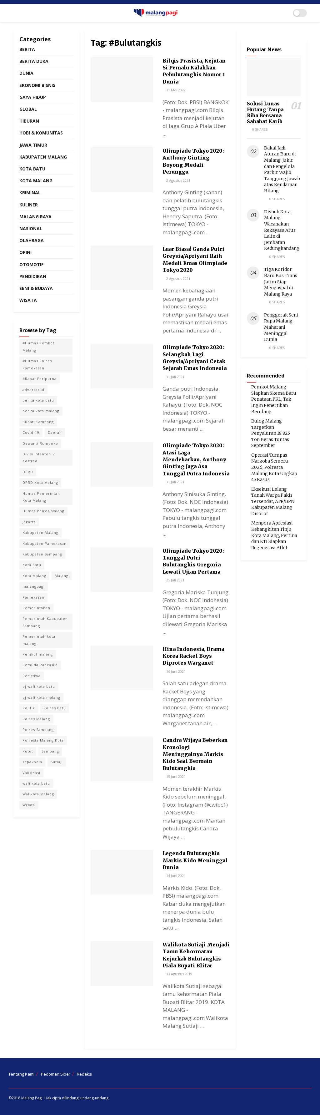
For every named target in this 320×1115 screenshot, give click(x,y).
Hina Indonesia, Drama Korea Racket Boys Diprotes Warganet (193, 656)
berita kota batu (38, 400)
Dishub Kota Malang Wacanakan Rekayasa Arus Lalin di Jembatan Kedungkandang (281, 230)
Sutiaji (57, 761)
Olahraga (31, 240)
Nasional (30, 228)
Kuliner (28, 205)
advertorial (33, 389)
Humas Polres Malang (43, 511)
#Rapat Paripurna (39, 378)
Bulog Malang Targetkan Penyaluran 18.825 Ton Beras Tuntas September (270, 433)
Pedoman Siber (55, 1074)
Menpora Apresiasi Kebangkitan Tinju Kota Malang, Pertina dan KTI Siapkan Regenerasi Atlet (274, 535)
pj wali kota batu (38, 686)
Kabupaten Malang (43, 157)
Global (28, 109)
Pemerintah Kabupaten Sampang (45, 622)
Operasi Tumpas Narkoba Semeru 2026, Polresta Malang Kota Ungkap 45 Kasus (274, 467)
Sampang (50, 751)
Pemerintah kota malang (38, 640)
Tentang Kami (21, 1074)
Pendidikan (32, 276)
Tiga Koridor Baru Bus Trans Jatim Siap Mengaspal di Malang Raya (280, 281)
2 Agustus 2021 (177, 180)
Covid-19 (30, 432)
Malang (61, 575)
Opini (25, 252)
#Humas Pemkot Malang (38, 346)
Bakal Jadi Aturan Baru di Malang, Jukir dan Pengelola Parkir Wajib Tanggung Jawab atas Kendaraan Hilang (282, 169)
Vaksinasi (31, 772)
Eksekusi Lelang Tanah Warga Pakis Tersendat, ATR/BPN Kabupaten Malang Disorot (272, 501)
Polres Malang (36, 719)
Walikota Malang (38, 794)
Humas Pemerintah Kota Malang (41, 497)
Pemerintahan (36, 608)
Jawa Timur (33, 145)
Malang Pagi (31, 1098)
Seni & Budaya (36, 288)
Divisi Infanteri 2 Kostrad (38, 457)
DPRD (27, 471)
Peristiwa (31, 675)
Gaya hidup (32, 97)
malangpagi (33, 586)
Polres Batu (54, 708)
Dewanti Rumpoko (40, 443)
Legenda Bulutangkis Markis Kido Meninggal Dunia (195, 860)
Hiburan (29, 121)
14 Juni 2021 (175, 875)
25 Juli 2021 (174, 580)
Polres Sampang (38, 729)
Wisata (28, 300)
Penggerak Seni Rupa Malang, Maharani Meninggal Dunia (281, 327)
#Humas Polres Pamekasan (37, 364)
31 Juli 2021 (174, 376)
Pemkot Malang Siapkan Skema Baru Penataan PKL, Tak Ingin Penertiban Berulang (273, 399)
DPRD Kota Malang (40, 482)
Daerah (55, 432)
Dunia (26, 73)
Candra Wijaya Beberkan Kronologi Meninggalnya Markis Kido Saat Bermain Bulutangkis (195, 754)
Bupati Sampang (38, 421)
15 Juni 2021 (175, 776)
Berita (27, 49)
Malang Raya (35, 217)
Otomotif (31, 264)
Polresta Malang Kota (43, 740)
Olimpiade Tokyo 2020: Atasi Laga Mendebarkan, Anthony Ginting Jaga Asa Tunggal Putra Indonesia (195, 459)
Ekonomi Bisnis (37, 85)
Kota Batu (32, 169)
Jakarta (29, 521)
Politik (28, 708)
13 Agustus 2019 (178, 973)
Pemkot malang (37, 654)
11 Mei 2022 (175, 90)
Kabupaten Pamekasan (44, 543)
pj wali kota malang (41, 697)
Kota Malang (35, 181)
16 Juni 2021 (175, 671)
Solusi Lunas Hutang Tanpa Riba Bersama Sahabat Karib (265, 112)
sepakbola (32, 761)
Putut (27, 751)
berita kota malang (40, 410)
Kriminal (30, 192)
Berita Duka (33, 61)
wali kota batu (36, 783)
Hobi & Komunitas (41, 133)
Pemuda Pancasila (40, 664)
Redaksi (84, 1074)
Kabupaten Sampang (42, 554)
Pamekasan (33, 597)
